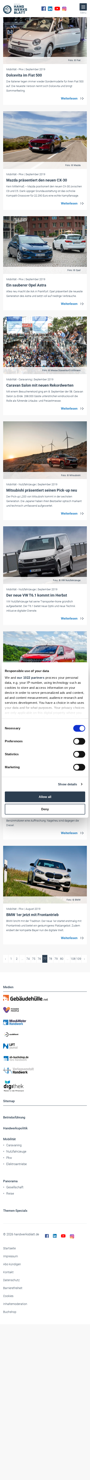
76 (39, 958)
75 (33, 958)
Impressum (10, 1256)
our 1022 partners (31, 677)
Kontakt (8, 1272)
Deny (45, 809)
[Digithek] (45, 1086)
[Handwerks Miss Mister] (45, 1022)
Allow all (45, 797)
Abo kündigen (12, 1264)
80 (61, 958)
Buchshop (9, 1312)
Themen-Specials (15, 1211)
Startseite (9, 1248)
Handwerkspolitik (15, 1128)
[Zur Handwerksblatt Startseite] (15, 8)
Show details (67, 784)
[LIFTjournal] (45, 1046)
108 (73, 958)
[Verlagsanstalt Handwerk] (45, 1071)
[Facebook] (43, 8)
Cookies (8, 1296)
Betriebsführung (14, 1117)
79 (56, 958)
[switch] (79, 741)
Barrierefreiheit (12, 1288)
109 (78, 958)
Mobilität (9, 1139)
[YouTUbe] (57, 8)
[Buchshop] (45, 1058)
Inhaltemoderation (15, 1304)
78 (50, 958)
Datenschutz (11, 1280)
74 (28, 958)
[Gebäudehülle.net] (45, 998)
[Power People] (45, 1010)
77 (44, 958)
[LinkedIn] (50, 8)
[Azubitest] (45, 1034)
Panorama (10, 1181)
